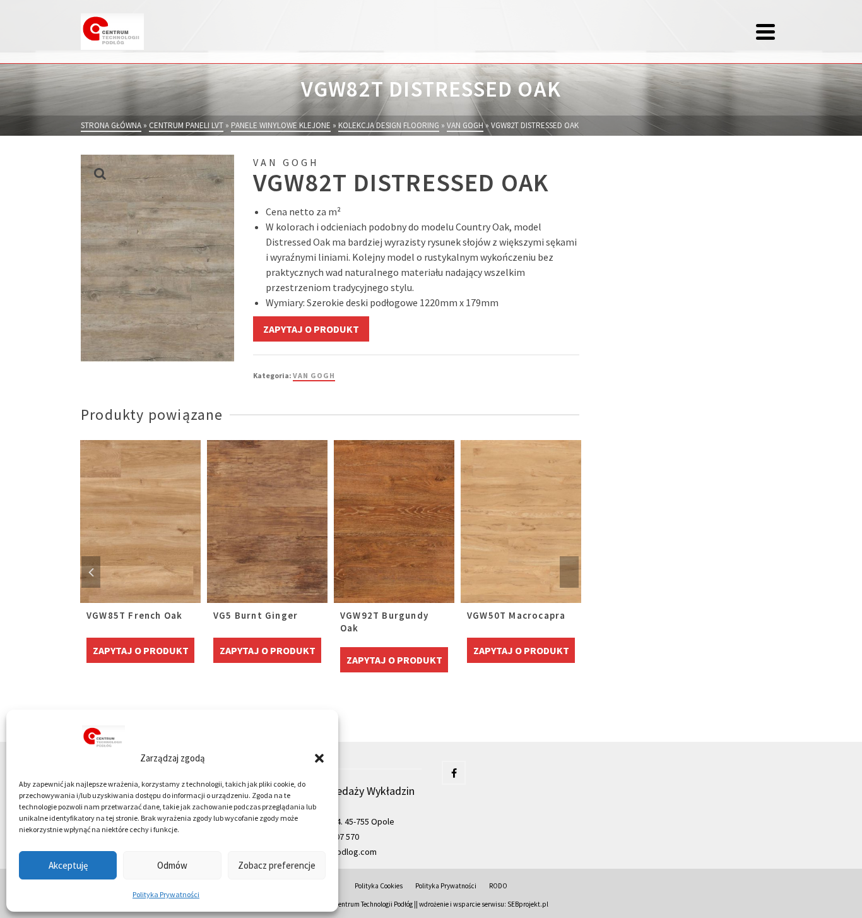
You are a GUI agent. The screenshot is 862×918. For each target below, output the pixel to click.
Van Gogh (314, 375)
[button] (319, 758)
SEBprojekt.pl (527, 904)
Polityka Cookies (379, 885)
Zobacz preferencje (277, 865)
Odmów (172, 865)
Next (569, 572)
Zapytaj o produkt (311, 329)
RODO (498, 885)
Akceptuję (68, 865)
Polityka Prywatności (166, 894)
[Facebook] (454, 773)
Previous (90, 572)
